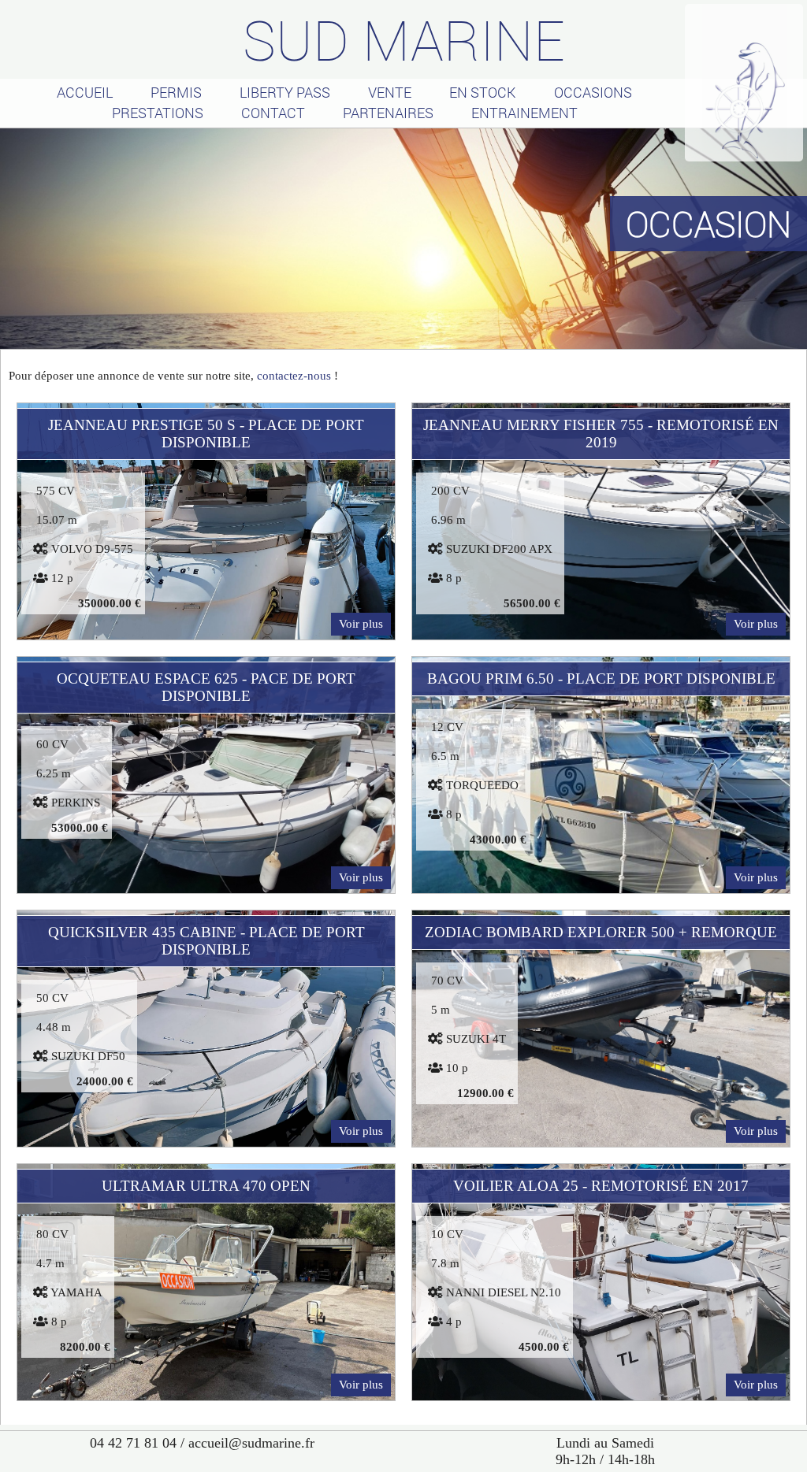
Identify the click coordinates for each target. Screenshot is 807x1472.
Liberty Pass (285, 92)
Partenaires (388, 112)
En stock (482, 92)
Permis (176, 92)
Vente (389, 92)
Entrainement (524, 112)
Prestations (157, 112)
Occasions (593, 92)
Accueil (85, 92)
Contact (273, 112)
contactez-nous (294, 375)
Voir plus (361, 623)
